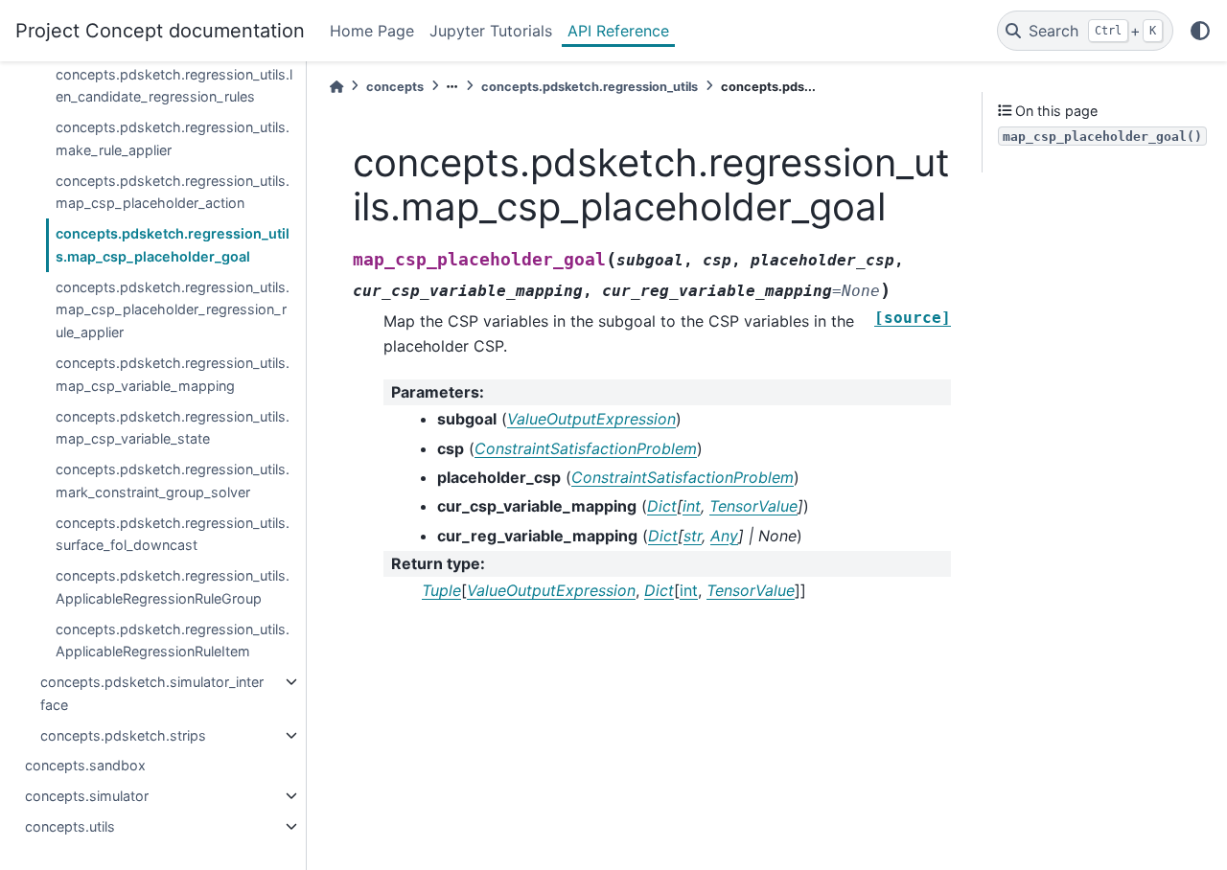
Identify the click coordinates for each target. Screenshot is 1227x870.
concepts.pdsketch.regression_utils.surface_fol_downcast (172, 534)
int (689, 590)
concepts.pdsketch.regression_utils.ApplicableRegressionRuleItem (172, 640)
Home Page (372, 30)
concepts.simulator (87, 796)
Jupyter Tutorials (490, 30)
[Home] (336, 87)
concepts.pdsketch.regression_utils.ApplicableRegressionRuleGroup (172, 587)
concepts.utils (70, 826)
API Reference (618, 30)
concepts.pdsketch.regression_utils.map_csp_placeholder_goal (172, 244)
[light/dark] (1200, 30)
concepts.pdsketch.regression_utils (589, 87)
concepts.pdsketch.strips (123, 735)
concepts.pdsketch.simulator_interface (152, 693)
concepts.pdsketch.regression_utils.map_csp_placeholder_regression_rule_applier (172, 310)
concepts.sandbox (85, 765)
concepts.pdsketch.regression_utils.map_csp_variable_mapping (172, 374)
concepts (395, 87)
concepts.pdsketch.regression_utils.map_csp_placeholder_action (172, 192)
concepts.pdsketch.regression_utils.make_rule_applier (172, 138)
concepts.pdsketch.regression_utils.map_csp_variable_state (172, 427)
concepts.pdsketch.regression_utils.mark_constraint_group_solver (172, 480)
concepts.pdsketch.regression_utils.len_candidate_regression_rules (174, 85)
